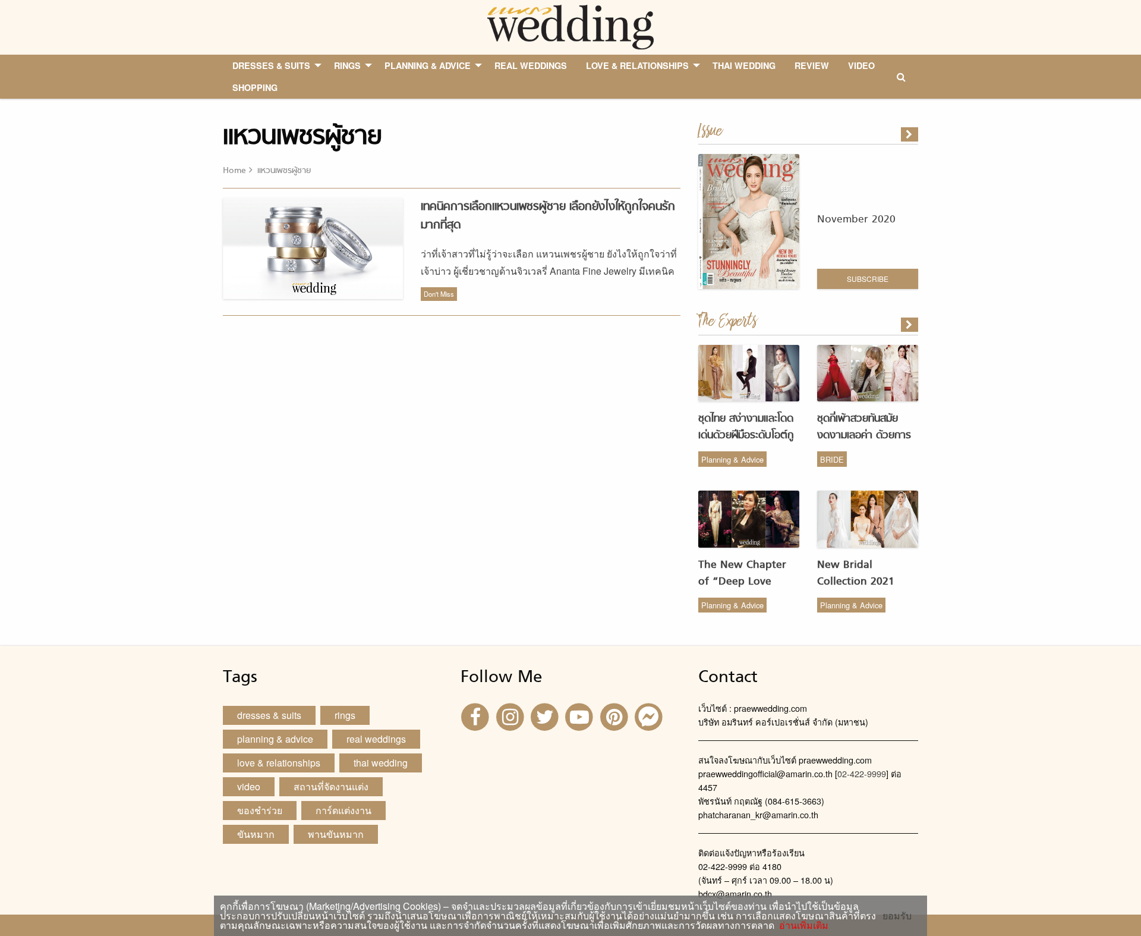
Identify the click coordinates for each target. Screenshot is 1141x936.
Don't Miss (439, 294)
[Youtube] (581, 716)
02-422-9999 (861, 773)
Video (248, 786)
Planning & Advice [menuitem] (427, 65)
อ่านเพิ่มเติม (801, 925)
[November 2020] (910, 134)
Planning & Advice (732, 459)
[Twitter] (546, 716)
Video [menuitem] (861, 65)
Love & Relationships (278, 762)
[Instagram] (511, 716)
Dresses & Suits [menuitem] (271, 65)
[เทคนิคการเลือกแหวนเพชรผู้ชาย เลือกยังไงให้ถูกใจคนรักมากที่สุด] (910, 325)
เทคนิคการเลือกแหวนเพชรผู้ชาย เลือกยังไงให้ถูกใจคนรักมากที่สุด (548, 216)
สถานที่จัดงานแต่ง (331, 786)
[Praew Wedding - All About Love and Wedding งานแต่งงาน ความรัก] (570, 26)
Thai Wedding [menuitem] (744, 65)
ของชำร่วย (259, 810)
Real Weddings (376, 739)
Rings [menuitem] (347, 65)
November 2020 (856, 219)
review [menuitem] (812, 65)
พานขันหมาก (336, 834)
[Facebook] (477, 716)
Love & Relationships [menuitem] (637, 65)
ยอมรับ (897, 916)
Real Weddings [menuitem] (530, 65)
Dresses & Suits (269, 715)
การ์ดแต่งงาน (343, 810)
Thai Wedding (381, 762)
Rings (345, 715)
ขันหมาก (256, 834)
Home (234, 171)
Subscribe (867, 279)
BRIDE (832, 459)
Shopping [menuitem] (255, 87)
